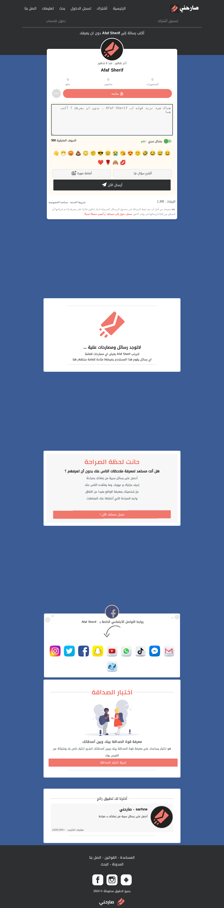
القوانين (110, 857)
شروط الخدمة (78, 202)
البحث (105, 864)
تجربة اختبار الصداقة (113, 763)
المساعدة (127, 857)
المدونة (117, 864)
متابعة (115, 93)
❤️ (100, 162)
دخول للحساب (56, 21)
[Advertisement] (112, 258)
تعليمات (48, 8)
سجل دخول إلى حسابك (119, 214)
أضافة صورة (84, 173)
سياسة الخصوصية (58, 202)
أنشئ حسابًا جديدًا (93, 214)
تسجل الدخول (81, 8)
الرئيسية (119, 8)
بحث (62, 8)
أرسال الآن (114, 185)
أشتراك (102, 8)
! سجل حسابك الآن (112, 515)
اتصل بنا (30, 8)
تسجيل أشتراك (168, 21)
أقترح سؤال (142, 173)
